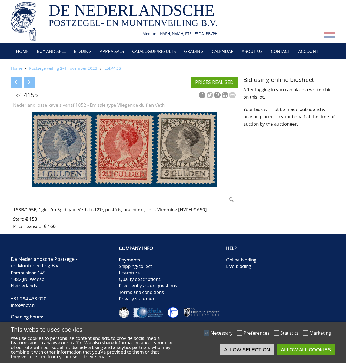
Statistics (289, 333)
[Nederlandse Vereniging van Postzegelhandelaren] (126, 310)
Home (22, 51)
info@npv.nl (23, 305)
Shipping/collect (135, 266)
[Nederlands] (329, 36)
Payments (129, 260)
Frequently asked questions (148, 286)
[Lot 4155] (124, 185)
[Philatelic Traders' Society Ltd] (204, 310)
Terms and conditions (141, 292)
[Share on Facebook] (202, 95)
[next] (29, 82)
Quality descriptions (140, 279)
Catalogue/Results (154, 51)
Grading (194, 51)
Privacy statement (138, 298)
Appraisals (112, 51)
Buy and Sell (51, 51)
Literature (129, 273)
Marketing (320, 333)
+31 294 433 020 (28, 298)
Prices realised (214, 82)
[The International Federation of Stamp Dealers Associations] (150, 310)
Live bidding (238, 266)
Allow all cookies (306, 349)
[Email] (232, 95)
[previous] (16, 82)
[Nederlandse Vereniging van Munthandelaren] (175, 310)
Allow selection (247, 349)
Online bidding (241, 260)
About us (252, 51)
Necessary (222, 333)
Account (308, 51)
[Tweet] (210, 95)
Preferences (257, 333)
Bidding (83, 51)
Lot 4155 (112, 68)
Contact (280, 51)
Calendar (223, 51)
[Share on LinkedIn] (225, 95)
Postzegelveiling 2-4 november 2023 (63, 68)
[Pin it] (217, 95)
